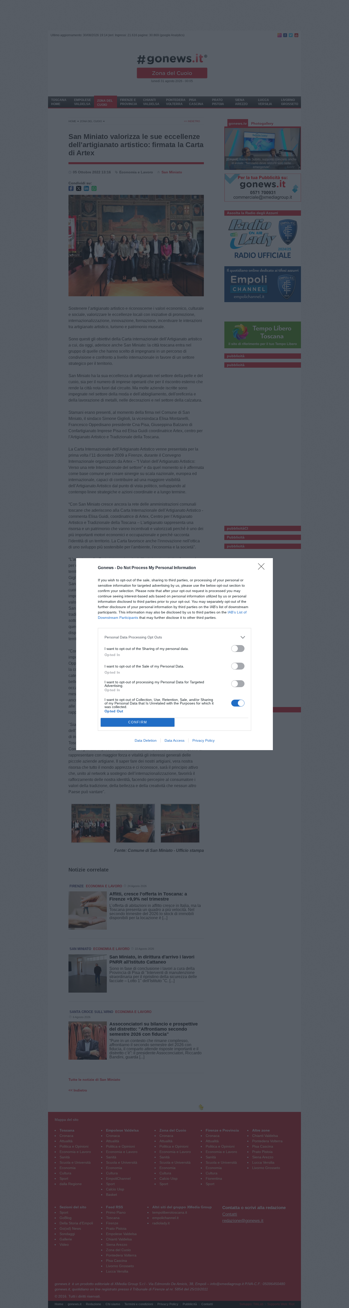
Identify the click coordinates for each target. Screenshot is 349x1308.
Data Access (174, 740)
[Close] (263, 568)
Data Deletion (146, 740)
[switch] (238, 648)
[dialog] (174, 654)
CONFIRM (137, 722)
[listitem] (174, 637)
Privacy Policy (203, 740)
